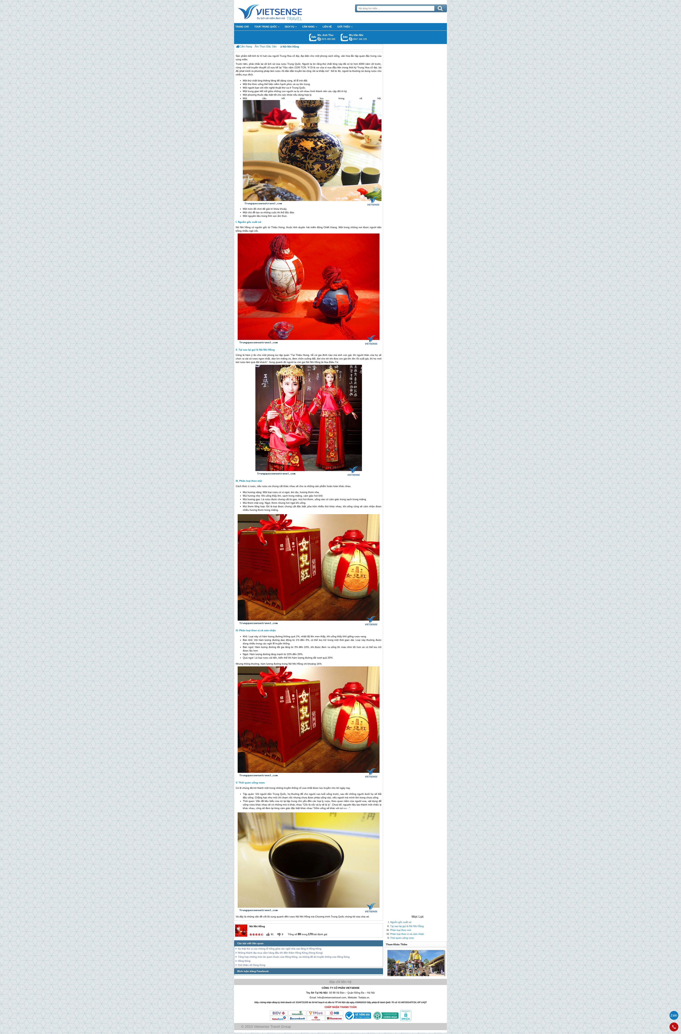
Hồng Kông (244, 960)
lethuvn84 (319, 39)
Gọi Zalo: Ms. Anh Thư (313, 37)
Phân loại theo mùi (400, 930)
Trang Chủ (278, 11)
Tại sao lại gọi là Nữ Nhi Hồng (407, 926)
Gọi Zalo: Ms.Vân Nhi (344, 37)
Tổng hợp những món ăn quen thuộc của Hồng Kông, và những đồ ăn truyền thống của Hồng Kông (294, 956)
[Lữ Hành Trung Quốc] (237, 46)
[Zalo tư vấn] (673, 1015)
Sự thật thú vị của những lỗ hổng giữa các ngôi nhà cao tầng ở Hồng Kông (279, 948)
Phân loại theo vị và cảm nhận (407, 934)
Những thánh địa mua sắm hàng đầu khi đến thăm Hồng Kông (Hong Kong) (280, 952)
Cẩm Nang (245, 46)
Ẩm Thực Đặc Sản (265, 46)
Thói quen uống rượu (402, 937)
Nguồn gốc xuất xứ (400, 922)
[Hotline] (673, 1026)
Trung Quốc (294, 63)
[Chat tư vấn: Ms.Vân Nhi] (350, 39)
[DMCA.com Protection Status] (405, 1020)
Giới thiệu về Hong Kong (251, 965)
